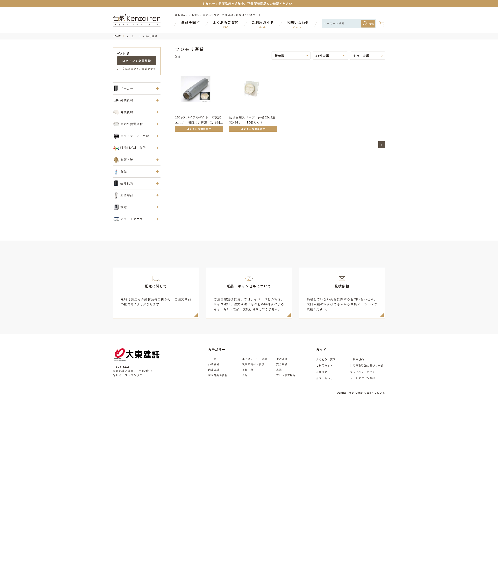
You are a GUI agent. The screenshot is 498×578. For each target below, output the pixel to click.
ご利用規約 (357, 359)
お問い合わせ (324, 378)
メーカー (131, 36)
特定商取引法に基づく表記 (367, 365)
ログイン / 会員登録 (136, 60)
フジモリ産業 (149, 36)
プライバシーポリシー (364, 371)
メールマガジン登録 (362, 378)
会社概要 (321, 371)
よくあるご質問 (326, 359)
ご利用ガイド (324, 365)
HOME (117, 36)
